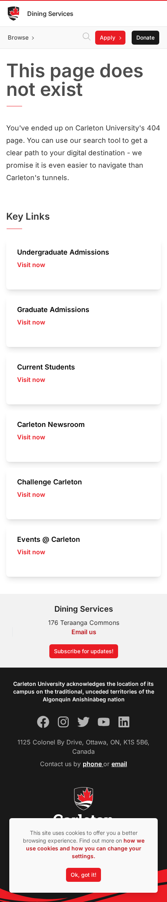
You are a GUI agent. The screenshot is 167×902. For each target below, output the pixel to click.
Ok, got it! (83, 874)
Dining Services (50, 13)
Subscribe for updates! (83, 651)
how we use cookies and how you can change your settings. (85, 848)
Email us (83, 632)
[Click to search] (86, 38)
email (119, 764)
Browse (18, 37)
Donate (145, 37)
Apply (107, 37)
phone (93, 764)
